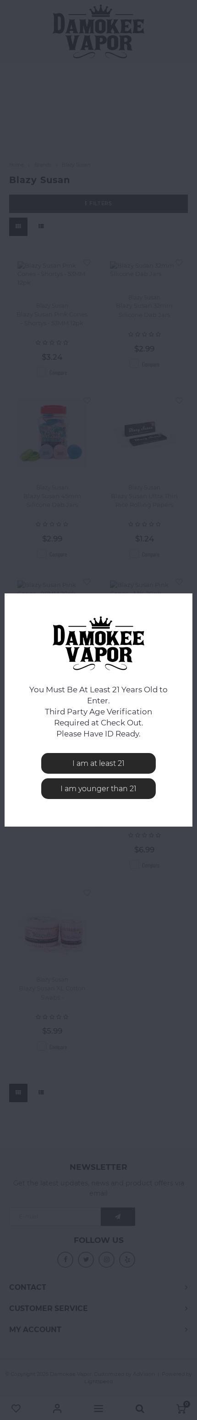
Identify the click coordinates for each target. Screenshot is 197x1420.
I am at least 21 (98, 763)
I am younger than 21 (98, 788)
